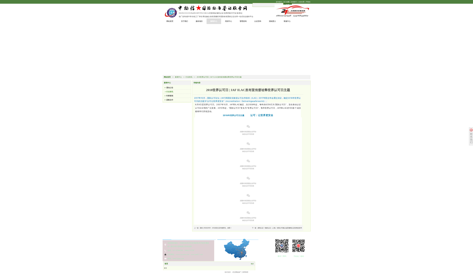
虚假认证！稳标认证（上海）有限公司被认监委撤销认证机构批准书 (280, 228)
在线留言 (294, 2)
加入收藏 (286, 2)
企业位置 (301, 2)
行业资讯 (189, 77)
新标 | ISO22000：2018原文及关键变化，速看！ (216, 228)
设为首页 (279, 2)
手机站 (308, 2)
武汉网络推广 (236, 272)
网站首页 (167, 77)
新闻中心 (178, 77)
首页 (166, 264)
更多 (252, 264)
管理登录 (245, 272)
